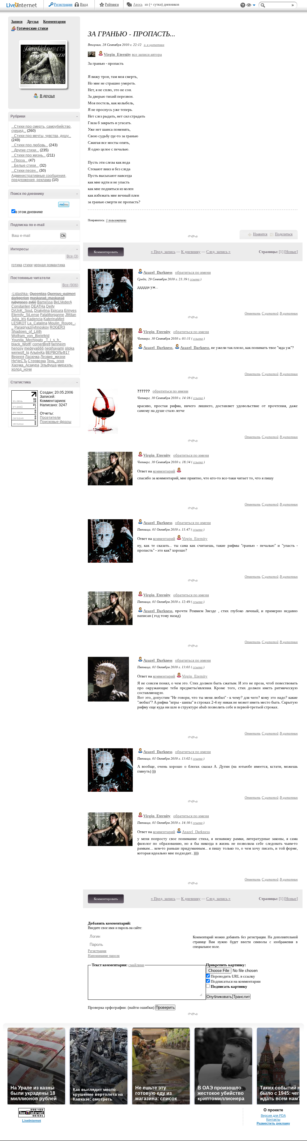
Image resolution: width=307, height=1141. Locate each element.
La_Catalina (37, 323)
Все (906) (70, 285)
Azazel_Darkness (157, 272)
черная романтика (49, 265)
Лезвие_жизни (52, 357)
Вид (250, 6)
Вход (84, 4)
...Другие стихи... (25, 150)
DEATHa (38, 306)
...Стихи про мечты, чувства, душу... (41, 136)
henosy (17, 348)
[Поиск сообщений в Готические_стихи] (63, 204)
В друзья (47, 96)
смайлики (136, 965)
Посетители (50, 418)
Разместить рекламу (273, 1123)
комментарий (164, 471)
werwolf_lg (20, 352)
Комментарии (54, 21)
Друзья (33, 21)
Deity (50, 306)
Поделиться (284, 234)
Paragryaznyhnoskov (31, 327)
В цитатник (289, 313)
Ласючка (32, 357)
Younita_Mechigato (27, 340)
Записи (16, 21)
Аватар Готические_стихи (42, 64)
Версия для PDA (273, 1115)
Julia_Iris (18, 319)
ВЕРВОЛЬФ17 (58, 352)
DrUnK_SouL (22, 310)
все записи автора (147, 54)
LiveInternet (23, 5)
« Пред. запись (163, 251)
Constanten (20, 306)
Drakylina (42, 310)
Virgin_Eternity (157, 331)
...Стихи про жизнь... (28, 155)
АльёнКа (37, 352)
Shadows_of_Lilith (26, 331)
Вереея (17, 357)
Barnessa (45, 302)
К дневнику (191, 251)
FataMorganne (52, 315)
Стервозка (37, 361)
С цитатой (270, 313)
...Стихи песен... (24, 170)
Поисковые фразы (55, 422)
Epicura (57, 310)
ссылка (195, 279)
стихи (28, 265)
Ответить (253, 313)
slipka (69, 348)
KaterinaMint (53, 319)
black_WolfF (21, 344)
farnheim (58, 344)
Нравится (260, 234)
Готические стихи (13, 28)
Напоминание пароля (104, 956)
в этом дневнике (29, 212)
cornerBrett (41, 344)
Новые (291, 251)
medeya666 (34, 348)
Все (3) (72, 256)
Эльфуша (48, 365)
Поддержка (242, 5)
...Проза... (19, 160)
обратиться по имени (193, 272)
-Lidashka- (20, 294)
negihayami (54, 348)
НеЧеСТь (19, 361)
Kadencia (35, 319)
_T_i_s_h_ (52, 340)
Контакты (273, 1119)
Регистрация (63, 4)
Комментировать (106, 252)
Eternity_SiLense (25, 315)
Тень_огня (55, 361)
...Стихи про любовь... (29, 145)
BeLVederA (63, 302)
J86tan (70, 315)
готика (16, 265)
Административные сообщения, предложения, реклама (38, 178)
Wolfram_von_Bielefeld (30, 336)
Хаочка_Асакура (25, 365)
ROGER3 (57, 327)
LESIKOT (18, 323)
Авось (137, 4)
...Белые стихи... (25, 165)
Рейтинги (112, 4)
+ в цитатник (154, 44)
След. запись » (218, 251)
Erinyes (70, 310)
